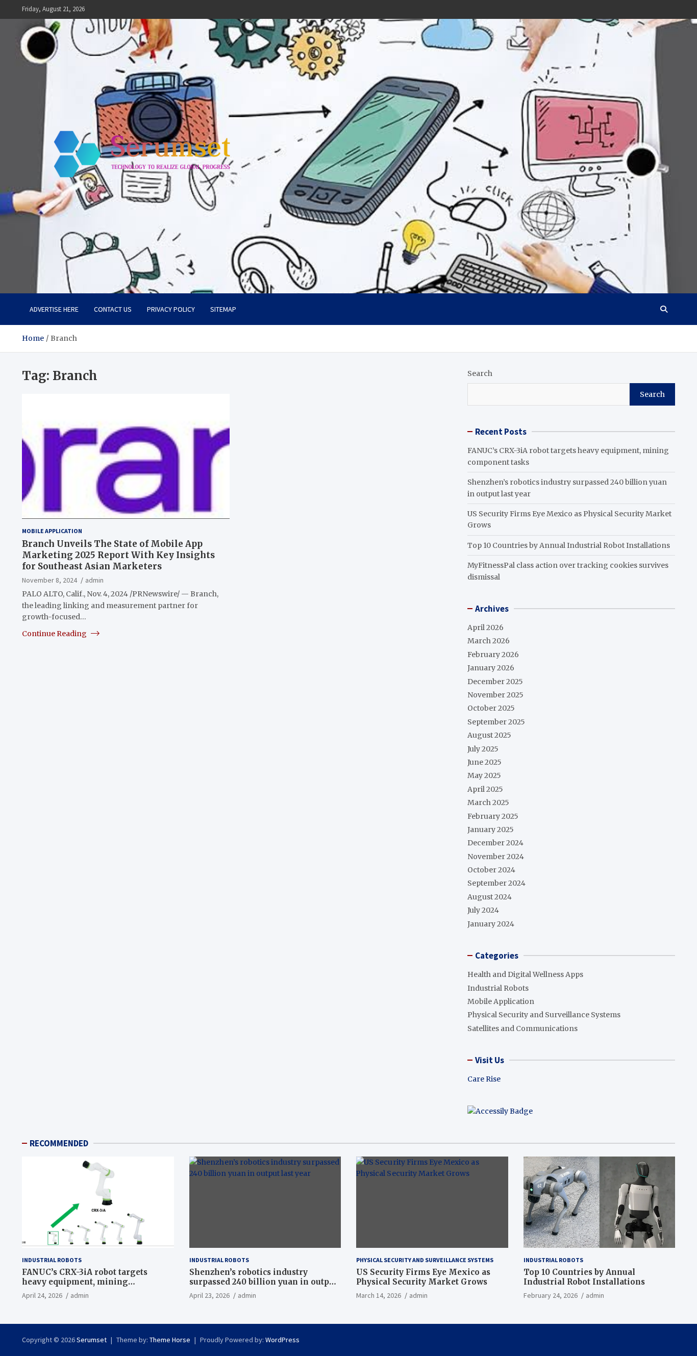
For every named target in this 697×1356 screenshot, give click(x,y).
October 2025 (491, 708)
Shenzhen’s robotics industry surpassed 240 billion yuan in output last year (263, 1282)
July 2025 (483, 749)
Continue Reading (55, 633)
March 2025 (488, 802)
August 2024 (489, 896)
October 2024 (491, 869)
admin (94, 579)
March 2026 (488, 640)
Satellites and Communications (522, 1028)
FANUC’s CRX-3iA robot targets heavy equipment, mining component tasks (84, 1282)
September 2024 (496, 883)
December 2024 (495, 842)
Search (479, 373)
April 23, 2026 (209, 1295)
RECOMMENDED (59, 1143)
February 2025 (492, 816)
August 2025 (489, 735)
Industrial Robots (498, 988)
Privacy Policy (171, 309)
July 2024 (483, 910)
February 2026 (493, 654)
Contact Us (113, 309)
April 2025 (485, 789)
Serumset (92, 1339)
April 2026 (485, 627)
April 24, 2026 (42, 1295)
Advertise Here (54, 309)
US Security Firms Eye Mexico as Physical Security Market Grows (423, 1277)
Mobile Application (52, 530)
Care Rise (484, 1079)
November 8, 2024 (49, 579)
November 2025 (495, 694)
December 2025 (495, 681)
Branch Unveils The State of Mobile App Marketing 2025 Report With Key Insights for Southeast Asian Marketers (118, 554)
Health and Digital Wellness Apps (525, 974)
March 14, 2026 (378, 1295)
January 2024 (490, 923)
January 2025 (490, 829)
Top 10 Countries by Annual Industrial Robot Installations (568, 545)
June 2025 (484, 762)
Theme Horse (170, 1339)
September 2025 (496, 721)
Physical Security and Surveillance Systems (543, 1014)
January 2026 (490, 667)
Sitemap (223, 309)
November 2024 (495, 856)
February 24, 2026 (551, 1295)
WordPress (282, 1339)
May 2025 (484, 775)
